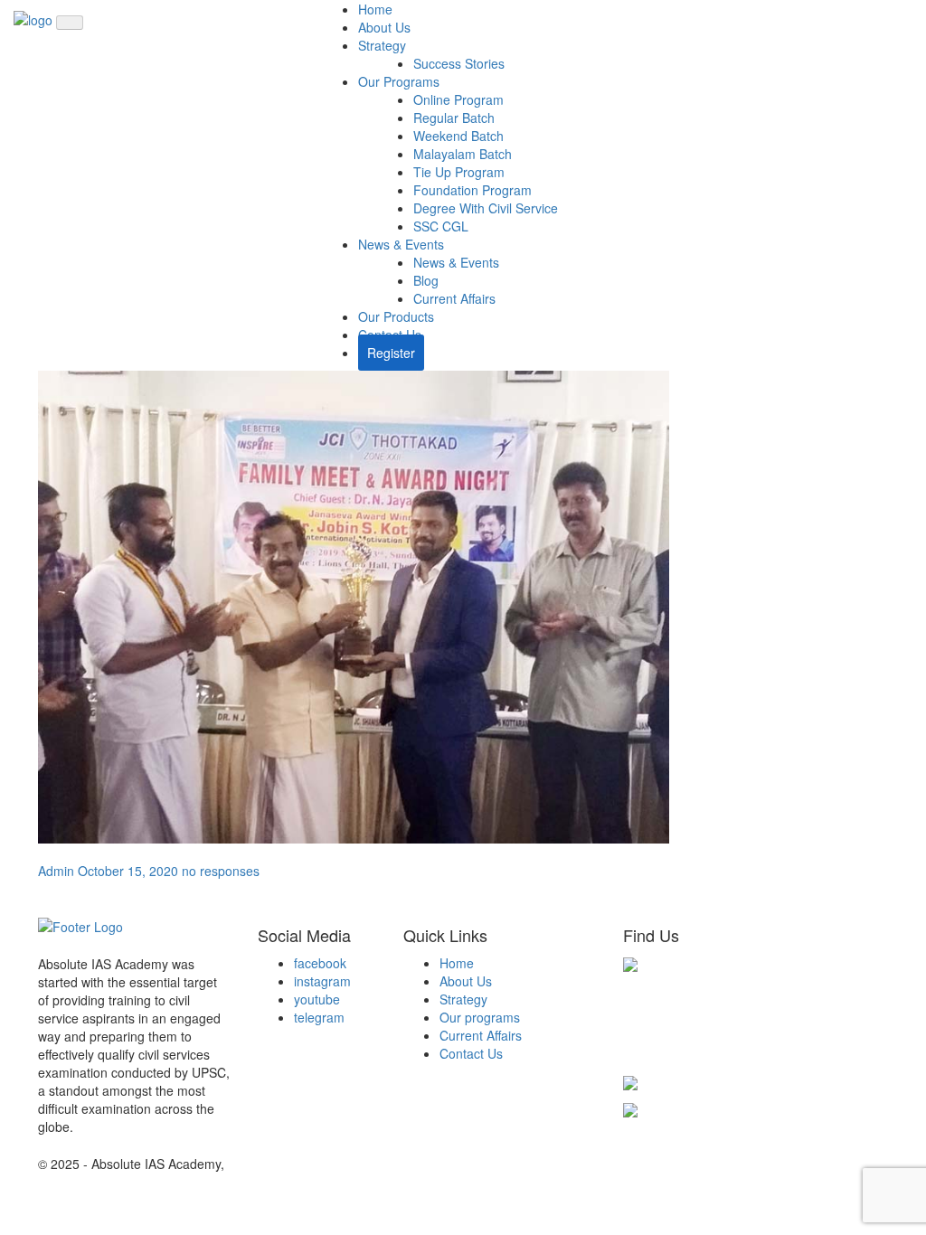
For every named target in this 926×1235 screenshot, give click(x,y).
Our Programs (398, 81)
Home (375, 9)
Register (391, 353)
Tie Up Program (459, 172)
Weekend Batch (458, 136)
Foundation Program (472, 190)
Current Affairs (454, 298)
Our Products (396, 316)
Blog (426, 280)
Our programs (479, 1017)
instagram (322, 981)
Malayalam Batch (462, 154)
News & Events (401, 244)
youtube (317, 999)
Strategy (382, 45)
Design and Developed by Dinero (321, 1164)
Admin (56, 871)
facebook (320, 963)
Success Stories (459, 63)
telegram (319, 1017)
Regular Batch (454, 117)
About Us (384, 27)
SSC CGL (440, 226)
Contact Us (471, 1053)
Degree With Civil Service (485, 208)
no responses (221, 871)
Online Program (458, 99)
